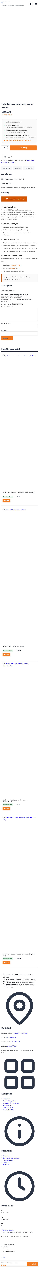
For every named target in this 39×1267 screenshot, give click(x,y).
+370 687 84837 (11, 1037)
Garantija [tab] (17, 168)
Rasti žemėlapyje (8, 1230)
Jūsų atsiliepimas (7, 306)
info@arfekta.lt (14, 268)
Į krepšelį (23, 148)
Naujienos (6, 1162)
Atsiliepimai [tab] (28, 168)
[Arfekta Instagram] (4, 1257)
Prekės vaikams (11, 162)
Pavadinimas (5, 323)
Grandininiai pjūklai (9, 1101)
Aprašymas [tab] (6, 168)
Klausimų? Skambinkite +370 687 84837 (18, 140)
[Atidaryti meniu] (36, 4)
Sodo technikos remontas (11, 1158)
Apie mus (6, 1156)
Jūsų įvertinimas (6, 304)
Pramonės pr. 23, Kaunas (20, 1033)
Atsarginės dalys (8, 1109)
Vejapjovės (6, 1099)
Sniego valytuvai (8, 1107)
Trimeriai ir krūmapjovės (11, 1103)
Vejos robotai (7, 1105)
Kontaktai (6, 1164)
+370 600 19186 (15, 265)
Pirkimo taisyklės (8, 1160)
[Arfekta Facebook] (4, 1255)
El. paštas (4, 330)
